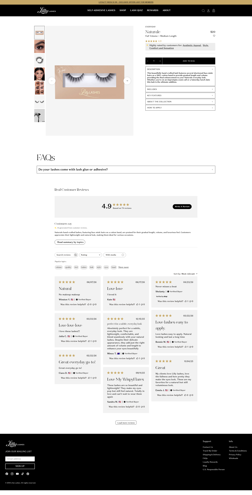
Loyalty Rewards (210, 462)
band (114, 267)
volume (59, 267)
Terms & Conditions (238, 451)
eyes (106, 267)
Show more (123, 267)
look (91, 267)
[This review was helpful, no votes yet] (88, 304)
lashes (83, 267)
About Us (233, 447)
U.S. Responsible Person (214, 469)
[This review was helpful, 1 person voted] (137, 304)
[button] (101, 10)
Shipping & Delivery (211, 454)
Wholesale (233, 458)
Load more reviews (126, 423)
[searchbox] (64, 255)
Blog (205, 466)
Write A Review (182, 206)
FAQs (205, 458)
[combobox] (90, 255)
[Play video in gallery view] (39, 115)
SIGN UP (20, 466)
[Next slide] (127, 80)
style (99, 267)
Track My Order (210, 451)
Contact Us (208, 447)
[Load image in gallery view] (39, 32)
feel (76, 267)
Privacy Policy (235, 454)
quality (68, 267)
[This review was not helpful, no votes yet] (93, 304)
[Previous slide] (52, 80)
